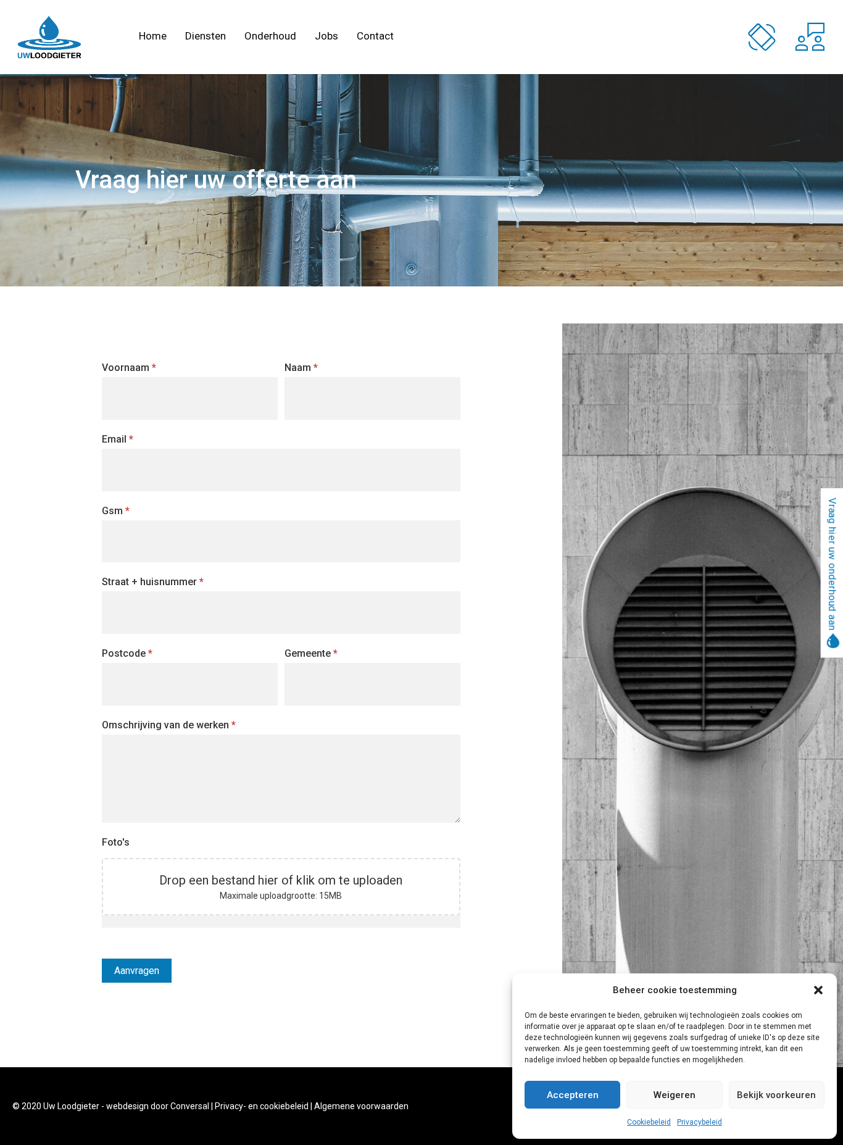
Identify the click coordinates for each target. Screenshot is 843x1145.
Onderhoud (270, 36)
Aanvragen (136, 970)
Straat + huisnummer (153, 582)
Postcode (127, 653)
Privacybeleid (699, 1122)
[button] (818, 990)
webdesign (127, 1106)
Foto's (116, 842)
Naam (301, 367)
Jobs (326, 36)
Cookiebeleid (649, 1122)
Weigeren (675, 1095)
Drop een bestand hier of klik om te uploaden (280, 880)
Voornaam (129, 367)
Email (117, 439)
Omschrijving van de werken (169, 725)
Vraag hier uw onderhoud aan (832, 565)
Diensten (205, 36)
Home (153, 36)
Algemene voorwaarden (361, 1106)
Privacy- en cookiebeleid (262, 1106)
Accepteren (573, 1095)
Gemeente (311, 653)
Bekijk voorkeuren (776, 1095)
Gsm (116, 511)
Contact (375, 36)
